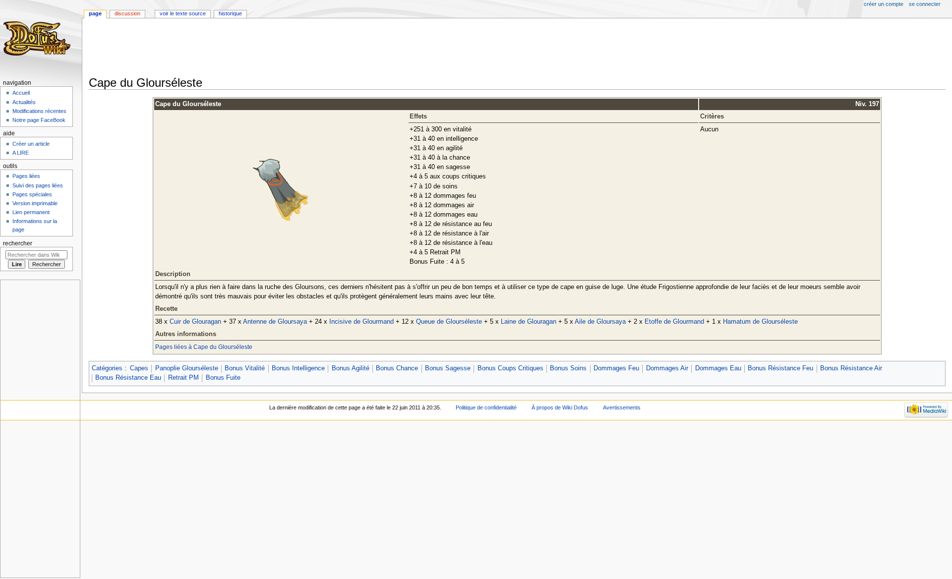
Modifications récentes (39, 111)
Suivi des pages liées (37, 185)
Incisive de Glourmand (361, 321)
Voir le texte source (183, 13)
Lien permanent (31, 212)
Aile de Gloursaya (600, 321)
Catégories (107, 368)
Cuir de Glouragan (195, 321)
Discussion (127, 13)
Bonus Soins (568, 368)
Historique (230, 13)
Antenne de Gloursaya (275, 321)
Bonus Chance (397, 368)
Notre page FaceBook (38, 120)
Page (95, 13)
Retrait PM (183, 377)
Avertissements (622, 407)
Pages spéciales (32, 194)
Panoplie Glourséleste (186, 368)
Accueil (21, 93)
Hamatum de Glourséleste (760, 321)
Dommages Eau (718, 368)
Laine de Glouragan (528, 321)
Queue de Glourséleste (449, 321)
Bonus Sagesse (448, 368)
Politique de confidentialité (486, 407)
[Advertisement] (269, 48)
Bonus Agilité (350, 368)
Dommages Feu (616, 368)
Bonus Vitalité (245, 368)
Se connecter (925, 4)
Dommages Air (667, 368)
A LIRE (20, 153)
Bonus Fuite (223, 377)
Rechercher (17, 243)
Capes (139, 368)
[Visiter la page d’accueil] (38, 38)
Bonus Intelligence (298, 368)
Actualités (24, 102)
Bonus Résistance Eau (128, 377)
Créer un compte (883, 4)
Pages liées (26, 176)
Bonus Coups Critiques (510, 368)
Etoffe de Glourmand (674, 321)
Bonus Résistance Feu (780, 368)
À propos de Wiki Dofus (560, 407)
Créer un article (31, 144)
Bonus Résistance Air (851, 368)
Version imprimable (35, 203)
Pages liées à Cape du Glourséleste (203, 347)
